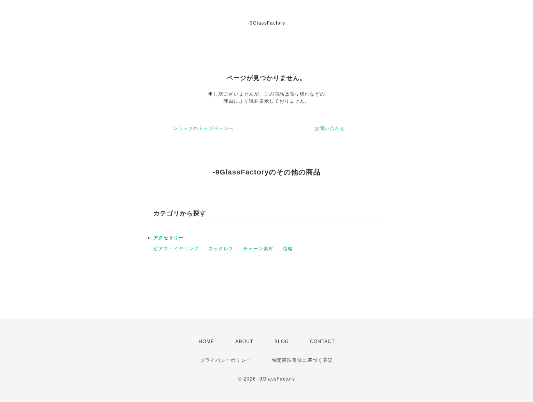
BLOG (281, 341)
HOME (206, 341)
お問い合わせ (329, 128)
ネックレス (221, 248)
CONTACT (322, 341)
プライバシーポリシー (225, 360)
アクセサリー (168, 237)
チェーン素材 (258, 248)
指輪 (288, 248)
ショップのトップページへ (203, 128)
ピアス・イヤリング (176, 248)
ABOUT (244, 341)
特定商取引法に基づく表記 (302, 360)
